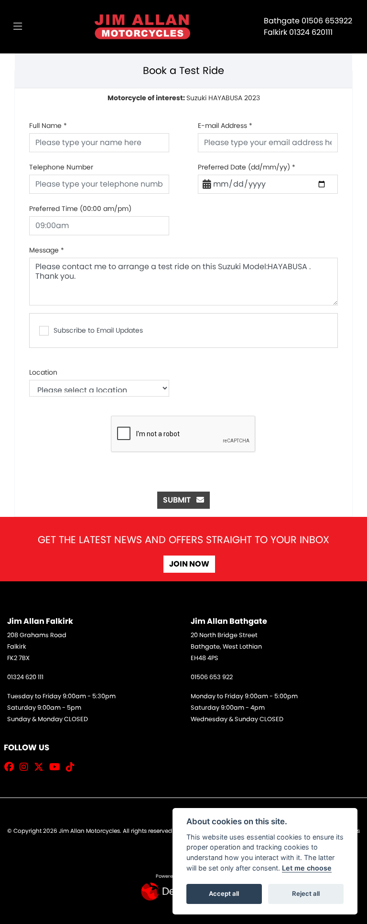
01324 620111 (311, 32)
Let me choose (307, 868)
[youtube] (57, 767)
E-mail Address (225, 125)
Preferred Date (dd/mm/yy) (246, 167)
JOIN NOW (189, 563)
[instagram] (26, 767)
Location (43, 372)
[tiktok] (72, 767)
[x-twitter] (41, 767)
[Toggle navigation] (18, 27)
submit (179, 499)
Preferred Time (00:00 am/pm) (80, 208)
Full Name (48, 125)
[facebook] (11, 767)
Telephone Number (61, 167)
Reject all (306, 893)
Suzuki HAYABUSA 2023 (184, 98)
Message (46, 250)
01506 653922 (327, 20)
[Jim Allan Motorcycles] (142, 26)
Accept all (224, 893)
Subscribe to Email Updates (98, 330)
